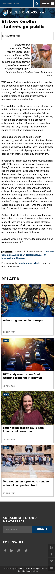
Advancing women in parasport (24, 320)
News (6, 287)
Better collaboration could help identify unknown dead (23, 429)
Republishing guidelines (28, 571)
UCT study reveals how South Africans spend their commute (22, 375)
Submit (42, 529)
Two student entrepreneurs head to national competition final (26, 483)
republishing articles (29, 263)
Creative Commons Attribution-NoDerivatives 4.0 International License (27, 255)
